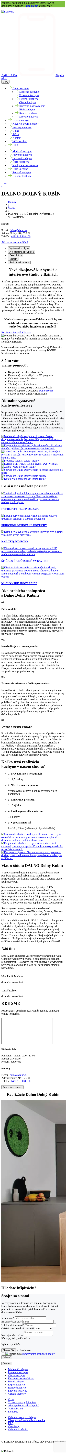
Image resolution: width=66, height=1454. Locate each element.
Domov (12, 202)
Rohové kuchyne (17, 1387)
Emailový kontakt (11, 1321)
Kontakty (13, 1411)
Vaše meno (7, 1318)
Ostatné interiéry (17, 1393)
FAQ (11, 1423)
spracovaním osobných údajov (38, 1353)
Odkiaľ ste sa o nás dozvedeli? (18, 1328)
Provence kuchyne (18, 1372)
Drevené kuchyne (17, 1390)
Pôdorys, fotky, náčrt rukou (15, 1338)
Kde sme (26, 332)
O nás (11, 1399)
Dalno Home (31, 5)
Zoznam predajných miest (22, 1402)
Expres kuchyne (16, 1384)
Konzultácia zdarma (12, 1087)
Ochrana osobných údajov (22, 1417)
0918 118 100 (9, 75)
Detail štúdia (15, 255)
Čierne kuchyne (16, 1375)
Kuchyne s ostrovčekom (21, 1378)
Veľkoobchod (15, 1408)
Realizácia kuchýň (11, 332)
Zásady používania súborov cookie (26, 1420)
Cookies (7, 1363)
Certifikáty (13, 1426)
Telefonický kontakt (12, 1325)
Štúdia (11, 208)
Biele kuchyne (16, 1381)
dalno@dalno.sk (18, 230)
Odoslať (6, 1357)
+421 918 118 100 (20, 236)
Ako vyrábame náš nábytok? (23, 1405)
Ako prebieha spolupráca (21, 252)
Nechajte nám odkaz (12, 1335)
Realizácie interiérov (19, 262)
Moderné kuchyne (18, 1369)
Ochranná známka (18, 1429)
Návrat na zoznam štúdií (14, 242)
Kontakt (13, 259)
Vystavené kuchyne (19, 248)
